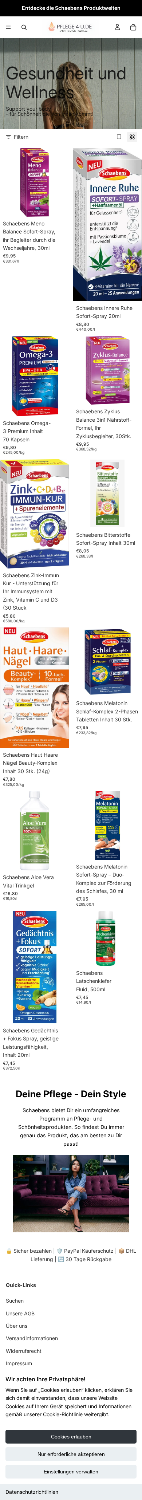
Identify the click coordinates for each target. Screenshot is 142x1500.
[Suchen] (24, 27)
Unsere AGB (20, 1313)
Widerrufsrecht (24, 1351)
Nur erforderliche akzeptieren (71, 1454)
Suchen (15, 1301)
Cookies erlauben (71, 1437)
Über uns (16, 1326)
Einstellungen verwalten (71, 1472)
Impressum (19, 1363)
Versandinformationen (32, 1338)
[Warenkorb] (133, 27)
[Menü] (8, 27)
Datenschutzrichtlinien (31, 1492)
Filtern (21, 137)
